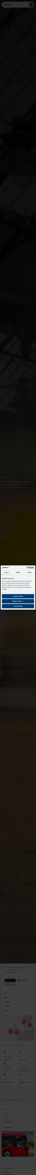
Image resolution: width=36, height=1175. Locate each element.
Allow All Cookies (18, 596)
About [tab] (29, 572)
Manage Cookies (17, 601)
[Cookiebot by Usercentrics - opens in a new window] (26, 568)
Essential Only (18, 606)
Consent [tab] (6, 572)
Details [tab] (18, 572)
